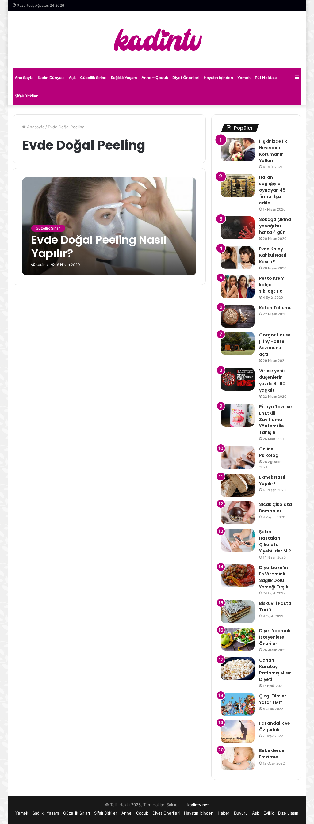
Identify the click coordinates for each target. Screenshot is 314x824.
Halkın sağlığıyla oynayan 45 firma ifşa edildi (272, 190)
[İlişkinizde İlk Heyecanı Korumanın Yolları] (238, 149)
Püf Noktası (266, 77)
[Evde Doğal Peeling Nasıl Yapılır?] (109, 226)
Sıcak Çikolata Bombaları (275, 507)
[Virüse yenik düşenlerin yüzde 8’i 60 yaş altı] (238, 379)
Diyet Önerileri (185, 77)
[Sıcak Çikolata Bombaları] (238, 512)
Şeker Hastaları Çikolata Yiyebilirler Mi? (275, 541)
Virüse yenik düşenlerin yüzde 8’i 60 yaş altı (272, 380)
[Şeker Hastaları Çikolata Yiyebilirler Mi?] (238, 540)
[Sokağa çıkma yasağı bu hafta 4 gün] (238, 227)
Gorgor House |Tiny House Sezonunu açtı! (275, 344)
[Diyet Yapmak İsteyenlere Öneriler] (238, 639)
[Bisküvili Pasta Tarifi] (238, 611)
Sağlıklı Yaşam (124, 77)
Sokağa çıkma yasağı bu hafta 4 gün (275, 225)
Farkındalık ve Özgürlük (274, 726)
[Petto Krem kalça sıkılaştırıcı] (238, 286)
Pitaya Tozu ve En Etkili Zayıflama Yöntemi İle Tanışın (275, 419)
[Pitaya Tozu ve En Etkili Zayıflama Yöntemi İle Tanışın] (238, 415)
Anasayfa (35, 126)
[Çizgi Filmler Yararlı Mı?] (238, 704)
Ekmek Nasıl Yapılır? (272, 480)
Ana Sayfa (24, 77)
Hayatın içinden (218, 77)
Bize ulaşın (288, 813)
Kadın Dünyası (51, 77)
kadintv (42, 264)
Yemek (244, 77)
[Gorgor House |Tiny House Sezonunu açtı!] (238, 343)
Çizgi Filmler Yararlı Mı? (272, 699)
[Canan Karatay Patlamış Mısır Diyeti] (238, 668)
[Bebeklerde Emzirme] (238, 758)
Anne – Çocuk (154, 77)
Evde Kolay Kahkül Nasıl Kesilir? (272, 255)
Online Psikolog (268, 452)
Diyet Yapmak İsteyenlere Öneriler (274, 637)
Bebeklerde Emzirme (272, 753)
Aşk (72, 77)
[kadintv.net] (157, 39)
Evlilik (268, 813)
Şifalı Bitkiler (26, 95)
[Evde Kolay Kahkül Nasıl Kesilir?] (238, 257)
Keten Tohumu (275, 308)
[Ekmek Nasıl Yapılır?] (238, 485)
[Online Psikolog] (238, 457)
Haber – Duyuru (233, 813)
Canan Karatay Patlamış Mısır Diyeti (275, 669)
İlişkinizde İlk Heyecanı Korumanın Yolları (273, 151)
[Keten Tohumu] (238, 316)
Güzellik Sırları (93, 77)
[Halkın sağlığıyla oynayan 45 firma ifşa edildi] (238, 185)
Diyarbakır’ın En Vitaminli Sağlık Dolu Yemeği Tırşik (273, 577)
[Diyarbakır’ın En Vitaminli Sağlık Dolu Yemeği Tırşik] (238, 575)
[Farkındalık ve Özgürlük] (238, 731)
